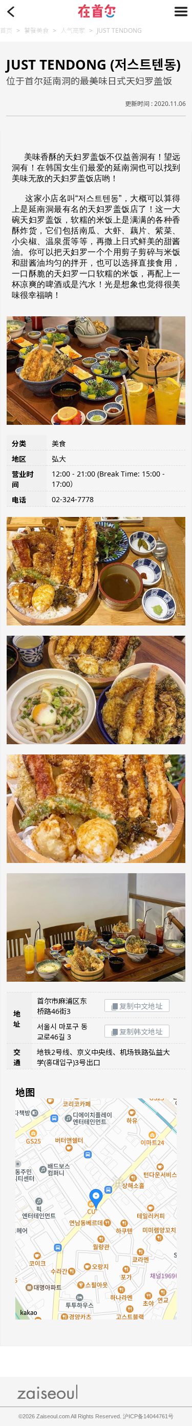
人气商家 (72, 30)
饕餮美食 (36, 30)
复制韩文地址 (140, 1031)
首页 (6, 30)
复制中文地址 (140, 1006)
